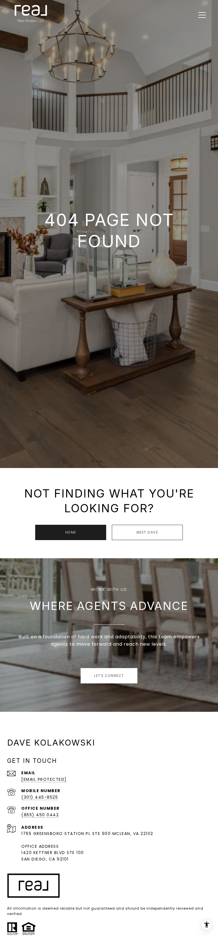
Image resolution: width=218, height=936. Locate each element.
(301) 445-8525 (39, 797)
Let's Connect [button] (109, 675)
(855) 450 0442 (40, 815)
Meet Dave (147, 532)
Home (70, 532)
